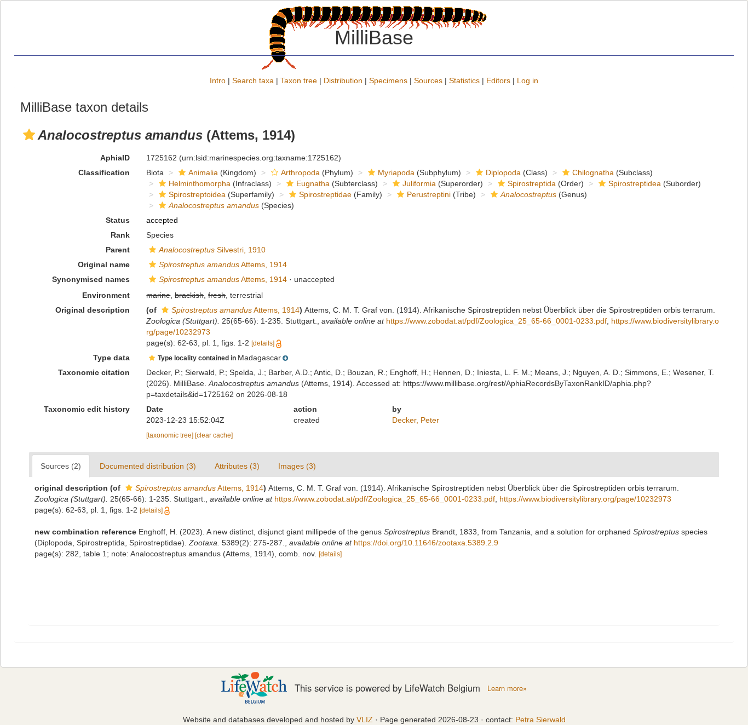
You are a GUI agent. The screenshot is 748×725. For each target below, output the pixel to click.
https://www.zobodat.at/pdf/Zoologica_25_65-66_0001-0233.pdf (496, 321)
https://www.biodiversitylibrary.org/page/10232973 (585, 498)
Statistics (464, 80)
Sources (428, 80)
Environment (106, 295)
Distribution (343, 80)
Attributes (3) (237, 466)
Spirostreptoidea (197, 194)
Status (118, 220)
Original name (104, 264)
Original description (92, 310)
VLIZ (364, 719)
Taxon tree (298, 80)
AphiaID (115, 157)
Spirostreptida (532, 183)
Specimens (388, 80)
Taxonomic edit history (87, 409)
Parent (118, 249)
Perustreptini (429, 194)
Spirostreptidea (634, 183)
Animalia (203, 172)
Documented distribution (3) (148, 466)
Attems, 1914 (223, 264)
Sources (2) (61, 466)
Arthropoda (300, 172)
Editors (498, 80)
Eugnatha (313, 183)
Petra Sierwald (540, 719)
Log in (527, 80)
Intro (218, 80)
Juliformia (419, 183)
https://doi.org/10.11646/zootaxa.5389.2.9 (426, 542)
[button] (29, 134)
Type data (111, 357)
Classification (104, 172)
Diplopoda (503, 172)
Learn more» (507, 688)
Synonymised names (91, 279)
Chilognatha (593, 172)
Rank (120, 235)
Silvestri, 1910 (212, 249)
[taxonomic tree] (170, 435)
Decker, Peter (415, 420)
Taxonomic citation (94, 372)
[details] (262, 343)
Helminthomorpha (200, 183)
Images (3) (297, 466)
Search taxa (253, 80)
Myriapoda (396, 172)
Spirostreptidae (325, 194)
